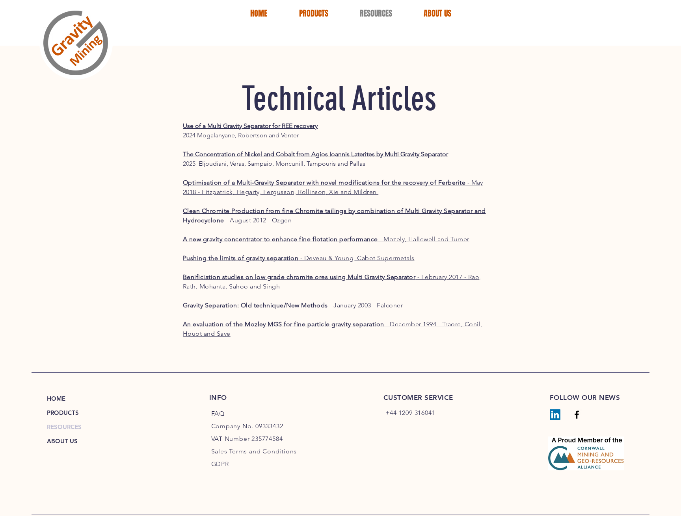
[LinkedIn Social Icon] (555, 414)
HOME (56, 398)
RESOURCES (64, 427)
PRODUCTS (63, 412)
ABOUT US (62, 441)
